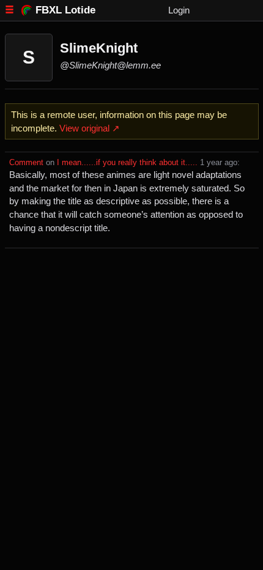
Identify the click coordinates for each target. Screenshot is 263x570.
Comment (26, 162)
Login (179, 10)
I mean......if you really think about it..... (127, 162)
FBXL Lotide (65, 9)
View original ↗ (89, 128)
